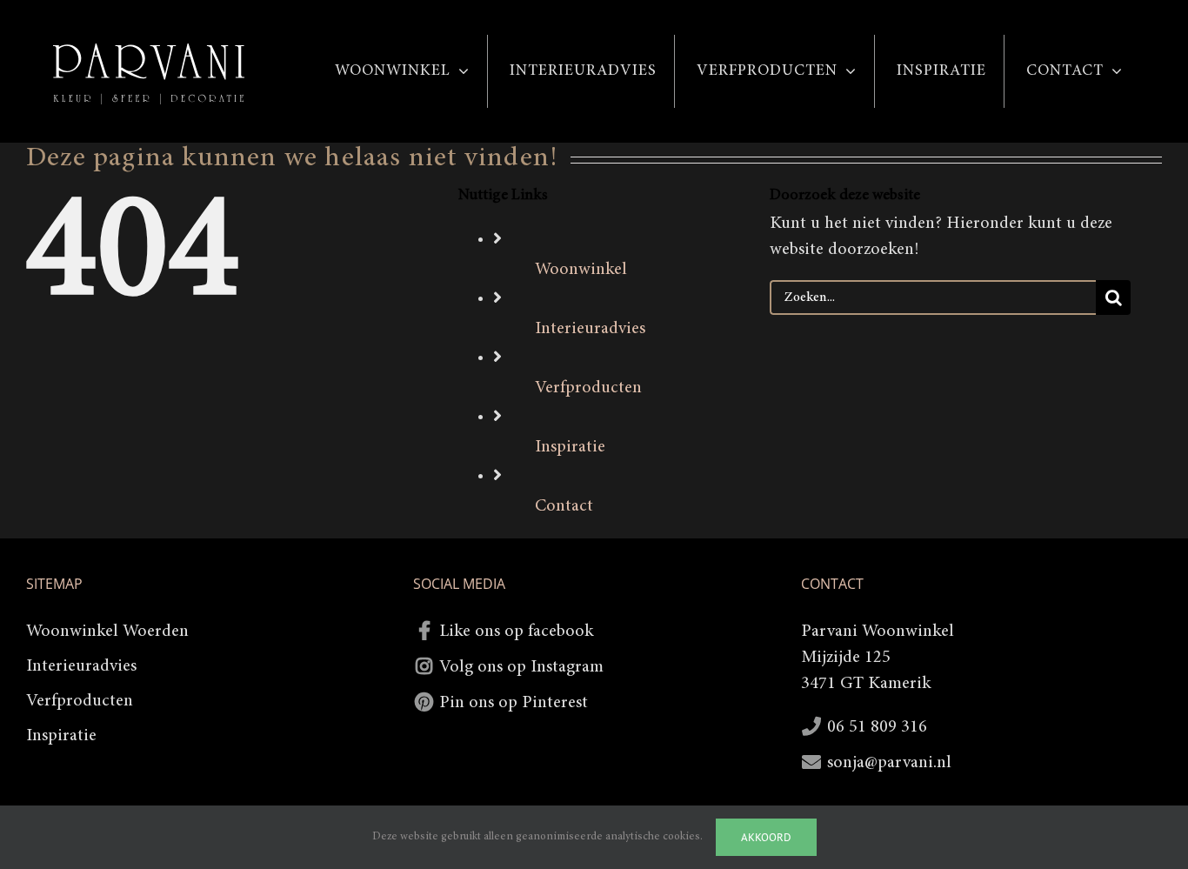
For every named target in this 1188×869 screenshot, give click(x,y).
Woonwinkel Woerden (107, 631)
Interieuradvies (590, 329)
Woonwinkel (581, 269)
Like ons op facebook (516, 631)
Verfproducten (588, 388)
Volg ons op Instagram (521, 667)
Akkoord (766, 837)
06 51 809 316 (877, 727)
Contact (564, 506)
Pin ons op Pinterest (513, 703)
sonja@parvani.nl (889, 763)
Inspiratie (570, 447)
